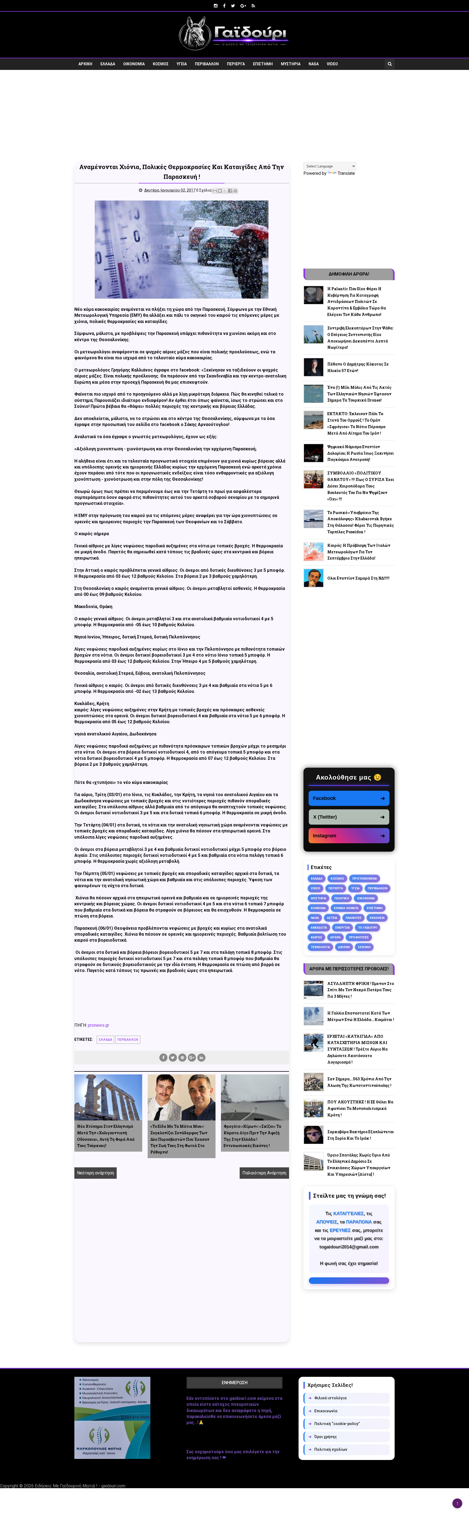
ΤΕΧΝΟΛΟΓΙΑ (320, 947)
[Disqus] (181, 1266)
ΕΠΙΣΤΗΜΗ (263, 64)
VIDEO (332, 64)
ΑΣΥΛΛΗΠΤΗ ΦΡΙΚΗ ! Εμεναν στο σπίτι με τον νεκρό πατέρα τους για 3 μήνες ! (360, 990)
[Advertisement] (234, 116)
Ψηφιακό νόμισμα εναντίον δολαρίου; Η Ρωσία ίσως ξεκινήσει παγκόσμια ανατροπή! (360, 453)
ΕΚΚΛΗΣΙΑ (377, 918)
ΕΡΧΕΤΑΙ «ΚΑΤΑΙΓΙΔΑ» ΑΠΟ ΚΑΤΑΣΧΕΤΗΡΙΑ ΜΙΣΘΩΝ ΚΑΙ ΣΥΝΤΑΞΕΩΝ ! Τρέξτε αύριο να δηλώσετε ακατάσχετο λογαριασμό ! (357, 1049)
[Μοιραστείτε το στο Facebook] (230, 190)
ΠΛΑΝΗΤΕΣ (354, 918)
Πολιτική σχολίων (327, 1449)
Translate (346, 173)
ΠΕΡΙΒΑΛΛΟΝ (207, 64)
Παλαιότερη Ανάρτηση (264, 1172)
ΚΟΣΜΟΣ (161, 64)
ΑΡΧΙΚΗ (85, 64)
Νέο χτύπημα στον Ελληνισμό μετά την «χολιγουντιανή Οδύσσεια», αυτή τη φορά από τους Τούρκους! (105, 1136)
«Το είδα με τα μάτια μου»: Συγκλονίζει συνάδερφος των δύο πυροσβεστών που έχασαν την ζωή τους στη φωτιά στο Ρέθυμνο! (179, 1139)
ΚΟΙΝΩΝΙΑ (318, 908)
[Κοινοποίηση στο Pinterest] (235, 190)
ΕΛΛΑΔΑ (107, 64)
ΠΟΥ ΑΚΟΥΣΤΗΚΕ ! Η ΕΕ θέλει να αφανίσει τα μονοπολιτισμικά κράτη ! (360, 1108)
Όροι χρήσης (322, 1437)
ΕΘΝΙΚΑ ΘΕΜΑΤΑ (346, 908)
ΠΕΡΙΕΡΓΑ (236, 64)
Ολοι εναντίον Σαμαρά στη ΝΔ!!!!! (358, 578)
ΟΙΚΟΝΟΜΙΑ (134, 64)
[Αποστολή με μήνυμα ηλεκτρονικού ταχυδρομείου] (214, 190)
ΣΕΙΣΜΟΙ (364, 947)
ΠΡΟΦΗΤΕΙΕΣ (359, 937)
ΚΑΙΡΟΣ (316, 937)
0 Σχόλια (203, 190)
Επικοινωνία (322, 1411)
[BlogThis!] (220, 190)
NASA (314, 64)
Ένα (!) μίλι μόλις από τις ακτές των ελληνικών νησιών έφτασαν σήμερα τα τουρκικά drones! (359, 394)
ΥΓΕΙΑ (182, 64)
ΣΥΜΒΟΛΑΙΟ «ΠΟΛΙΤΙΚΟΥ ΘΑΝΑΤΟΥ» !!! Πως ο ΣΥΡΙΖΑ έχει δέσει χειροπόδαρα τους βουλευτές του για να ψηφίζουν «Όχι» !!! (360, 485)
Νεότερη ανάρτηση (95, 1172)
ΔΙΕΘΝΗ (344, 947)
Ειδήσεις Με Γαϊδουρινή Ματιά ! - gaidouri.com (80, 1485)
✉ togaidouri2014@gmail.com (349, 1280)
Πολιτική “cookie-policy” (334, 1424)
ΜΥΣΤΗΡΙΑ (290, 64)
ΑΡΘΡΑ (335, 937)
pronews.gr (98, 1025)
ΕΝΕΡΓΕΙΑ (342, 927)
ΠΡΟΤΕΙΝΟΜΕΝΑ (364, 878)
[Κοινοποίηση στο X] (225, 190)
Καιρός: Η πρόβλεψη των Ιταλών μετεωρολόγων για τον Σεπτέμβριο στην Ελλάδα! (358, 552)
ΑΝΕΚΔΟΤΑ (319, 927)
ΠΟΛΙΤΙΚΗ (341, 898)
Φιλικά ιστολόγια (327, 1398)
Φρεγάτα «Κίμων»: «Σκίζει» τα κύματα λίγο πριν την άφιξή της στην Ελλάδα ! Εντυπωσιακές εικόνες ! (252, 1136)
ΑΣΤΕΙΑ (332, 918)
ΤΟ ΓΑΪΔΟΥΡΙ (367, 927)
